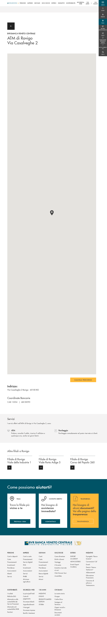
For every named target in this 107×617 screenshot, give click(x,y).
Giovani (42, 553)
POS (24, 565)
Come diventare (60, 556)
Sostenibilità (12, 590)
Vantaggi (58, 562)
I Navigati (26, 607)
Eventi (88, 564)
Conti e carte (27, 556)
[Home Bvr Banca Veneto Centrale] (13, 3)
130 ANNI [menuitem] (87, 3)
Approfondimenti (28, 604)
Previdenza (10, 568)
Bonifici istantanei (29, 613)
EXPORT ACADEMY (74, 557)
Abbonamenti (90, 572)
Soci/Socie (59, 553)
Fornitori (10, 612)
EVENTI (41, 596)
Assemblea (58, 576)
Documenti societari (58, 613)
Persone (10, 553)
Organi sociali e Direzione (60, 608)
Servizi (9, 576)
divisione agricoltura (26, 580)
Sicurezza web (28, 590)
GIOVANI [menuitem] (37, 3)
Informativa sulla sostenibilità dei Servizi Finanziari (13, 601)
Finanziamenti (12, 562)
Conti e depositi (12, 556)
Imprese (26, 553)
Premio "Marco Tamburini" (91, 568)
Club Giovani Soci (61, 573)
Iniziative (89, 553)
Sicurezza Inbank (28, 601)
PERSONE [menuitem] (23, 3)
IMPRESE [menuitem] (30, 3)
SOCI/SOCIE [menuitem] (46, 3)
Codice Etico (59, 599)
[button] (103, 3)
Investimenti (11, 565)
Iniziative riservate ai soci (60, 569)
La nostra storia (60, 593)
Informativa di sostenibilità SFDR (13, 608)
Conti (40, 556)
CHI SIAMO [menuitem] (95, 3)
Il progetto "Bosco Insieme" (91, 557)
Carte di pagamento (27, 597)
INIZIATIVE (42, 593)
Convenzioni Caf (91, 561)
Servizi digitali (27, 562)
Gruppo (57, 596)
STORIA (41, 604)
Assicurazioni (11, 571)
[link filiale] (9, 467)
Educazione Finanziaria (90, 576)
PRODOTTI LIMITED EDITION (45, 600)
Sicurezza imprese (29, 610)
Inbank (9, 573)
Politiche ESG (11, 596)
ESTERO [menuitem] (54, 3)
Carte (9, 559)
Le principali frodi (28, 593)
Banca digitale (43, 573)
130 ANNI (42, 590)
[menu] (59, 3)
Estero (73, 553)
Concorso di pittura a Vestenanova (90, 582)
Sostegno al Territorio (58, 603)
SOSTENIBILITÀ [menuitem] (70, 3)
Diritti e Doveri (59, 559)
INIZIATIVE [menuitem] (61, 3)
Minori (41, 579)
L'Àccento (58, 565)
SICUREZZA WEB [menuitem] (80, 3)
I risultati (10, 593)
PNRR (25, 576)
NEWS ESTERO (75, 561)
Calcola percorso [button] (83, 380)
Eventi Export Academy (74, 565)
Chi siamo (58, 590)
